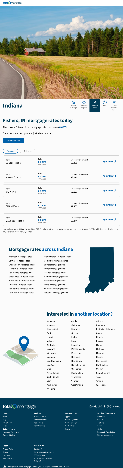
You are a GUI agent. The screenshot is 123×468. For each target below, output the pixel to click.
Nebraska (75, 357)
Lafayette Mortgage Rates (20, 284)
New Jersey (76, 361)
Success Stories (9, 435)
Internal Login (8, 458)
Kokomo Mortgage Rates (55, 280)
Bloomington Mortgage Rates (57, 256)
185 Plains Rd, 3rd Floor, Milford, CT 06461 (43, 459)
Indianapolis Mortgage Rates (22, 280)
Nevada (99, 357)
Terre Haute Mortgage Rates (21, 292)
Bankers (100, 419)
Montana (51, 357)
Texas (98, 377)
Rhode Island (77, 373)
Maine (99, 345)
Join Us (99, 429)
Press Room (7, 423)
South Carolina (103, 373)
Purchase (10, 151)
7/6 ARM (10, 192)
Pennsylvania (53, 373)
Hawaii (50, 337)
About (5, 416)
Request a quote (13, 140)
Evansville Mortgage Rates (21, 268)
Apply (67, 416)
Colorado (100, 325)
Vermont (75, 380)
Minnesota (51, 353)
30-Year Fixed (12, 163)
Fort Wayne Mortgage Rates (21, 272)
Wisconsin (101, 384)
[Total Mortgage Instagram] (100, 406)
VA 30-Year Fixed (14, 221)
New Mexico (101, 361)
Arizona (99, 321)
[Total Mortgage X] (113, 406)
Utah (49, 380)
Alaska (74, 321)
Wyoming (51, 388)
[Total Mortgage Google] (95, 406)
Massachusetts (78, 349)
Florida (50, 333)
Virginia (99, 380)
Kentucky (51, 345)
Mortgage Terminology (11, 432)
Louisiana (75, 345)
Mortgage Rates (40, 416)
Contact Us (38, 449)
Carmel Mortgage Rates (19, 260)
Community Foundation (106, 432)
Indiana (50, 341)
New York (51, 364)
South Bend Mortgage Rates (56, 288)
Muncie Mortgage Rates (54, 284)
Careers (99, 426)
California (75, 325)
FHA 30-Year (12, 206)
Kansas (99, 341)
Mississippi (76, 353)
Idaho (74, 337)
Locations (100, 423)
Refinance (28, 151)
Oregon (99, 368)
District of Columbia (105, 329)
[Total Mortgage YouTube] (118, 406)
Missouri (100, 353)
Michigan (100, 349)
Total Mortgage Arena (105, 435)
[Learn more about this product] (20, 163)
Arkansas (51, 325)
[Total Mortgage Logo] (19, 406)
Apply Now (108, 161)
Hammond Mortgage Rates (56, 276)
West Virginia (77, 384)
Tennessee (76, 377)
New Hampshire (54, 361)
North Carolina (78, 364)
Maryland (51, 349)
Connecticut (52, 329)
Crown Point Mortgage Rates (22, 264)
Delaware (75, 329)
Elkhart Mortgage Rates (54, 264)
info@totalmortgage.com (44, 452)
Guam (99, 333)
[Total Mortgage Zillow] (90, 406)
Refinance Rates (40, 419)
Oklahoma (76, 368)
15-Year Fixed (12, 177)
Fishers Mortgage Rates (54, 268)
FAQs (5, 426)
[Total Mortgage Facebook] (104, 406)
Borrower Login (71, 423)
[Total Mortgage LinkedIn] (109, 406)
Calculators (38, 423)
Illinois (99, 337)
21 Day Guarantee (9, 429)
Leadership (101, 416)
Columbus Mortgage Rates (56, 260)
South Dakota (53, 377)
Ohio (49, 368)
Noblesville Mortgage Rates (21, 288)
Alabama (51, 321)
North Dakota (102, 364)
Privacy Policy (8, 449)
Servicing (68, 429)
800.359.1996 (39, 455)
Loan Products (39, 426)
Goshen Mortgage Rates (55, 272)
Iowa (73, 341)
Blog (4, 419)
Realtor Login (70, 426)
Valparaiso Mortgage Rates (56, 292)
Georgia (74, 333)
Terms (5, 452)
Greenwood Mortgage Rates (21, 276)
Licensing (6, 455)
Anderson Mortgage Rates (20, 256)
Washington (52, 384)
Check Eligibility (71, 419)
